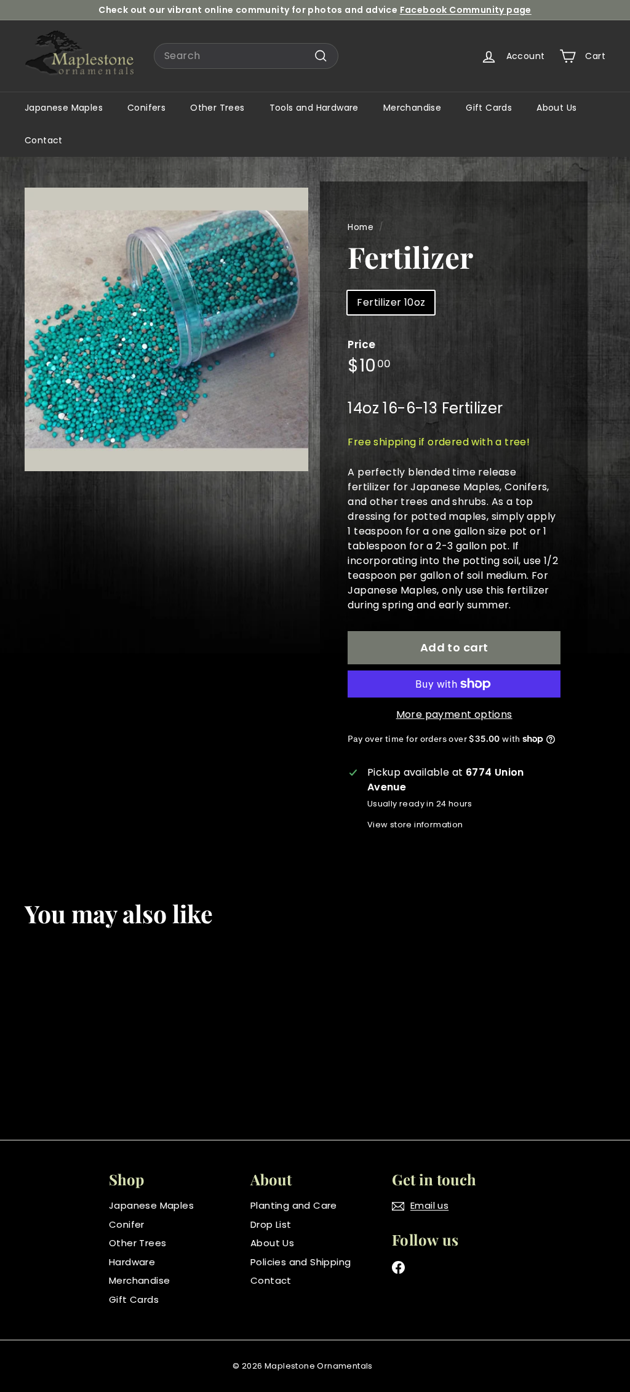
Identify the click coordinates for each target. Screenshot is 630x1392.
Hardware (132, 1261)
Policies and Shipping (300, 1261)
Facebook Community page (466, 10)
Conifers (146, 107)
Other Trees (217, 107)
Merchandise (412, 107)
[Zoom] (166, 329)
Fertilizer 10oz (391, 302)
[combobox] (246, 56)
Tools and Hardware (314, 107)
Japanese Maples (64, 107)
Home (360, 227)
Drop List (271, 1224)
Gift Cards (489, 107)
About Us (556, 107)
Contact (44, 140)
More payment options (454, 714)
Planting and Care (293, 1205)
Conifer (127, 1224)
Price (361, 344)
